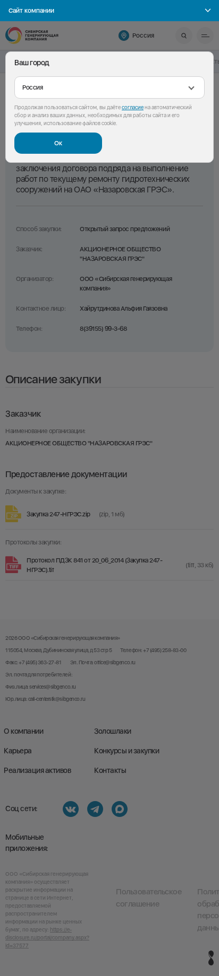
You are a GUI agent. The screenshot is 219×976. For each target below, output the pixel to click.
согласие (133, 107)
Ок (58, 143)
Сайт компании (31, 10)
